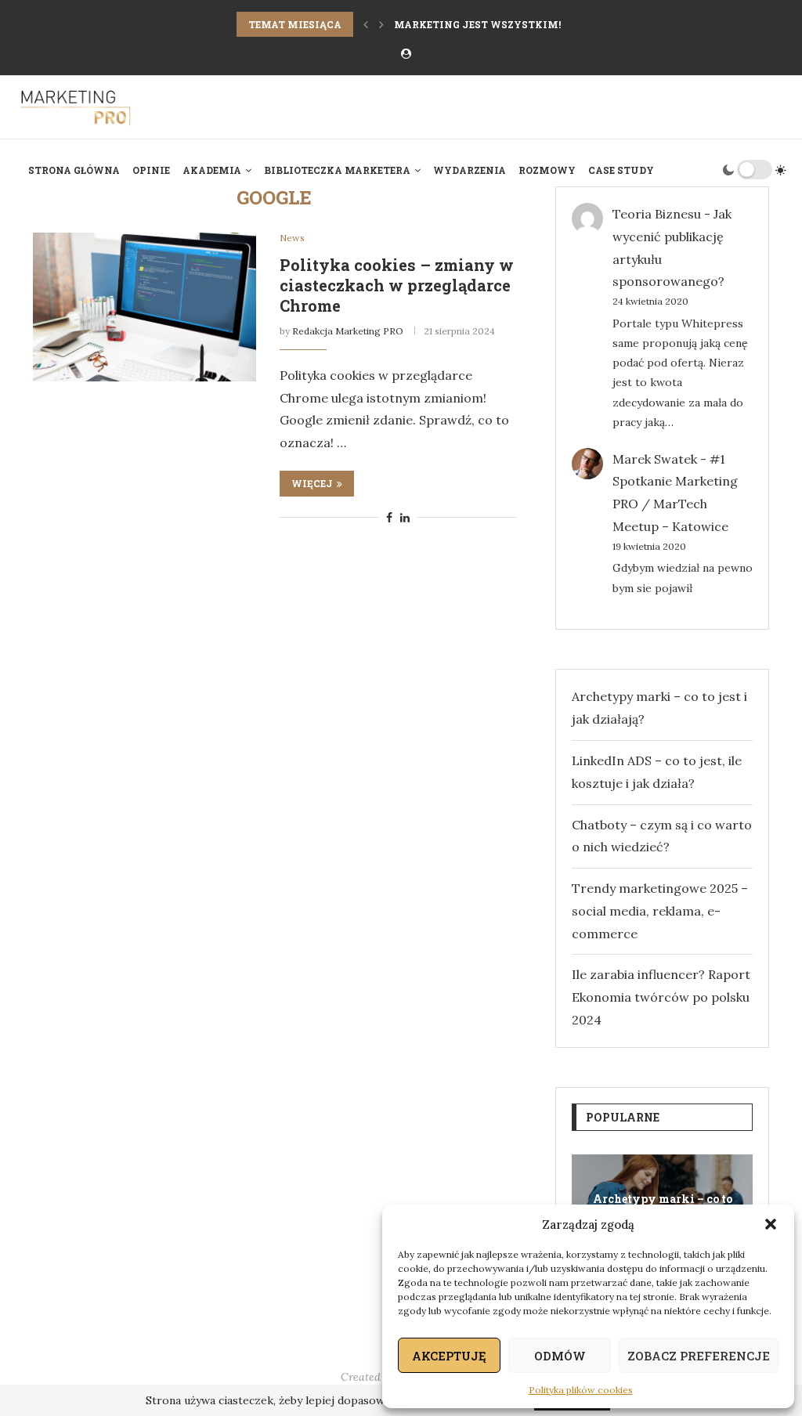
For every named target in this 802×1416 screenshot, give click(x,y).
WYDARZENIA (469, 170)
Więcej (312, 483)
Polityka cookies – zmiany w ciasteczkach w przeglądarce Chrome (397, 285)
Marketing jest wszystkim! (477, 24)
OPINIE (151, 170)
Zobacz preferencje (698, 1356)
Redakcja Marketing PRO (347, 331)
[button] (771, 1224)
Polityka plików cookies (581, 1390)
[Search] (705, 170)
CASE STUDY (621, 170)
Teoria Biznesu (656, 214)
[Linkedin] (781, 236)
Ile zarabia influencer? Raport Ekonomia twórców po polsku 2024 (661, 997)
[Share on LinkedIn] (405, 518)
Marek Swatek (654, 459)
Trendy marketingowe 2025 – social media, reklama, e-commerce (660, 910)
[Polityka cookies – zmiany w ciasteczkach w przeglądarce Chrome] (144, 307)
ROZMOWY (547, 170)
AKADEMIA (211, 170)
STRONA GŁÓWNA (74, 170)
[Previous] (365, 24)
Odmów (560, 1356)
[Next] (381, 24)
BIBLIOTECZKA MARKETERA (337, 170)
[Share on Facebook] (389, 518)
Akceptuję (449, 1356)
